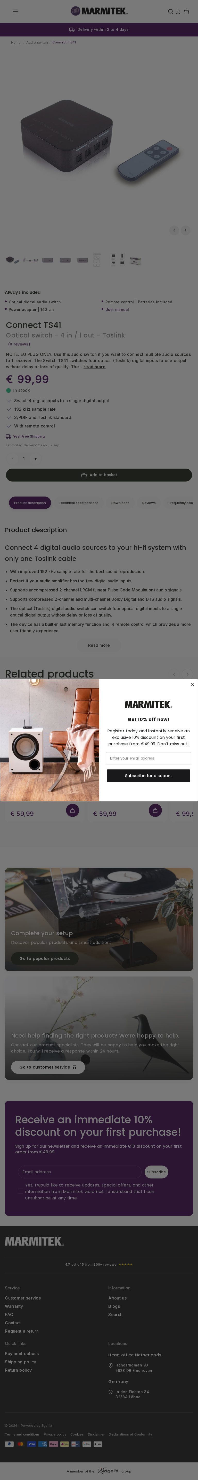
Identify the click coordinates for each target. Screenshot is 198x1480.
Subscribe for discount (148, 776)
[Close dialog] (192, 684)
